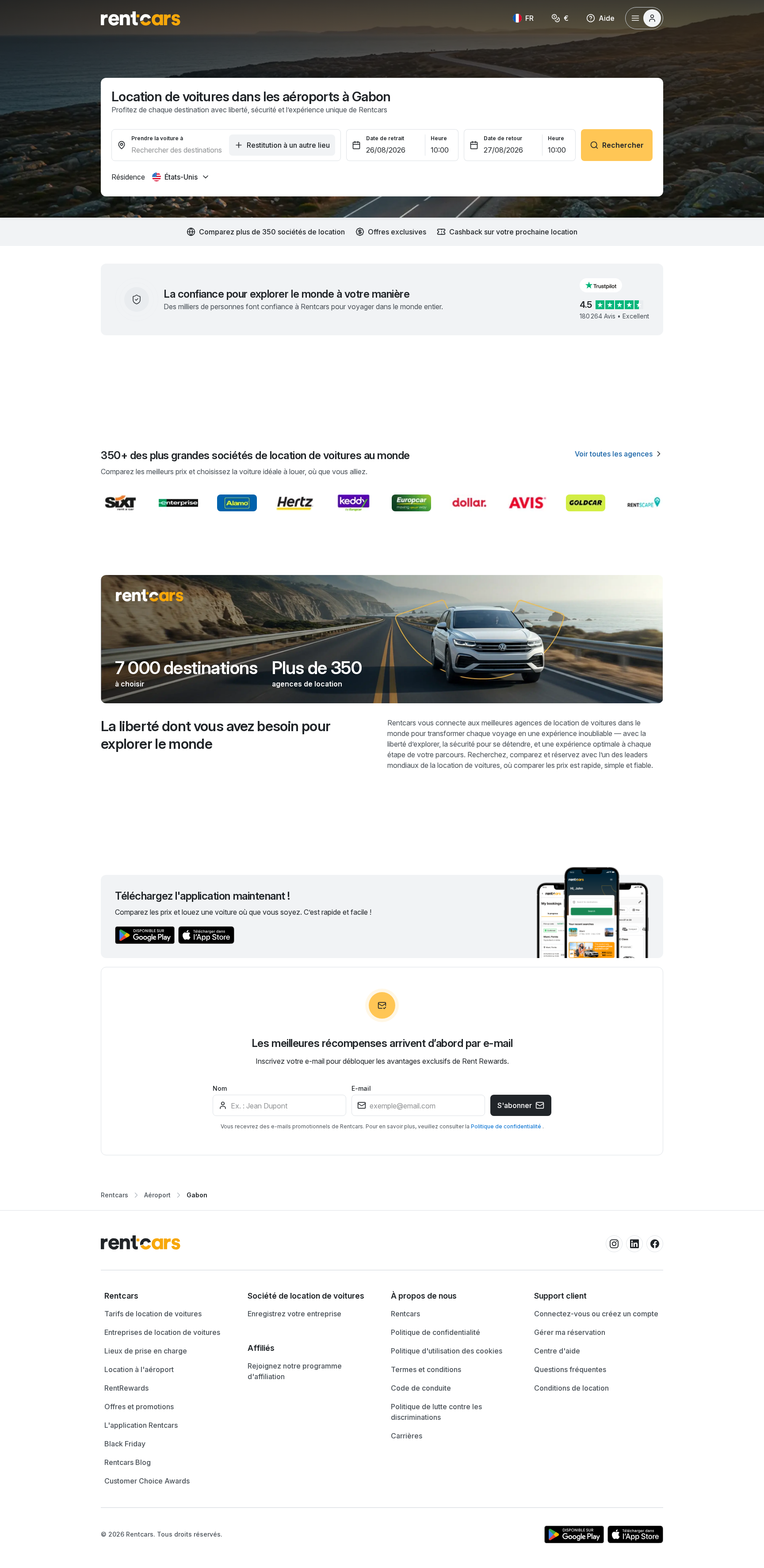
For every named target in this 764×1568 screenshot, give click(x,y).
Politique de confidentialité (506, 1126)
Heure (439, 138)
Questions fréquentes (570, 1369)
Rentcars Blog (127, 1462)
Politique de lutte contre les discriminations (436, 1412)
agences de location (307, 683)
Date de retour (503, 138)
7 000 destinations (186, 668)
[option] (167, 1296)
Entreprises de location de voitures (162, 1332)
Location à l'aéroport (139, 1369)
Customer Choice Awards (147, 1480)
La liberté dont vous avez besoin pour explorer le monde (215, 734)
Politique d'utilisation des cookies (446, 1350)
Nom (220, 1088)
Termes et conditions (426, 1369)
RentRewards (126, 1388)
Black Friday (124, 1443)
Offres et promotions (139, 1406)
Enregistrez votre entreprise (294, 1313)
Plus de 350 (317, 668)
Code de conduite (421, 1388)
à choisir (130, 683)
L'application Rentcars (141, 1425)
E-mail (361, 1088)
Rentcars (114, 1195)
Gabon (197, 1195)
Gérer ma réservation (569, 1332)
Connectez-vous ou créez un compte (596, 1313)
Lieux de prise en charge (145, 1350)
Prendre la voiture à (157, 138)
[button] (608, 285)
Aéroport (157, 1195)
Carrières (406, 1435)
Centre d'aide (557, 1350)
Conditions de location (571, 1388)
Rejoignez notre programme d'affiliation (295, 1371)
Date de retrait (385, 138)
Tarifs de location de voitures (153, 1313)
